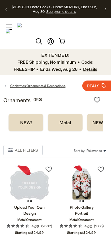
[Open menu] (9, 27)
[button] (51, 41)
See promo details (61, 11)
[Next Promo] (105, 9)
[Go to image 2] (31, 201)
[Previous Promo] (6, 9)
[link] (26, 122)
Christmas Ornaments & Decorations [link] (37, 86)
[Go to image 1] (28, 201)
